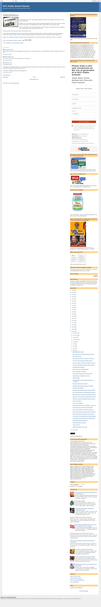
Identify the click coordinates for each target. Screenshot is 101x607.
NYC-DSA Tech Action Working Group (80, 143)
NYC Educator (8, 49)
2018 (73, 307)
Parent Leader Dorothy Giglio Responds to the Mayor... (84, 411)
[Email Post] (23, 40)
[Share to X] (28, 40)
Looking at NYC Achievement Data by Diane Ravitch (84, 418)
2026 (73, 290)
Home (34, 77)
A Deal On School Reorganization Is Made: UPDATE (84, 390)
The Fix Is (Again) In (77, 401)
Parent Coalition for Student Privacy (79, 139)
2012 (73, 320)
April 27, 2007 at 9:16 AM (7, 72)
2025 (73, 292)
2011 (73, 322)
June (74, 346)
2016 (73, 311)
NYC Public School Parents (16, 6)
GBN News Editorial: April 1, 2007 (80, 427)
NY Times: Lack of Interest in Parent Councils (82, 360)
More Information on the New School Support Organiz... (84, 394)
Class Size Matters (83, 136)
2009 (73, 327)
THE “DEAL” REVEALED (78, 388)
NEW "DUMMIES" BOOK (78, 352)
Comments (75, 112)
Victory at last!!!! (76, 424)
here (6, 30)
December (75, 333)
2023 (73, 296)
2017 (73, 309)
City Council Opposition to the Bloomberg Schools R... (84, 392)
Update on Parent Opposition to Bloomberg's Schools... (84, 396)
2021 (73, 301)
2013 (73, 318)
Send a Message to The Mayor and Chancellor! (83, 407)
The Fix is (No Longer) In (78, 403)
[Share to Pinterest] (30, 40)
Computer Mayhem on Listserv (79, 422)
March (74, 429)
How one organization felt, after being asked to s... (83, 409)
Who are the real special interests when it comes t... (84, 414)
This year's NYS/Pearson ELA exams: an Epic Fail (80, 517)
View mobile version (34, 79)
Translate (80, 486)
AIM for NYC (91, 143)
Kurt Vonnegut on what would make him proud (82, 373)
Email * (74, 102)
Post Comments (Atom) (14, 83)
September (75, 339)
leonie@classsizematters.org (76, 587)
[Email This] (25, 40)
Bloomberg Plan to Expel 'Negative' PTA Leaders (83, 385)
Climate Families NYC (76, 141)
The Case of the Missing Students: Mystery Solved (84, 365)
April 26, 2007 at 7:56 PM (7, 54)
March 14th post (33, 23)
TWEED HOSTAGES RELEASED (80, 420)
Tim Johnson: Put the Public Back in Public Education (84, 416)
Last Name (75, 98)
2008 (73, 329)
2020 (73, 303)
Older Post (62, 77)
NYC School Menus (74, 581)
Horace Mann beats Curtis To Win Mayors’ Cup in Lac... (84, 405)
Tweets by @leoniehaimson (76, 436)
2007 (73, 331)
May (74, 348)
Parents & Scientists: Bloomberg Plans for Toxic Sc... (84, 398)
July (74, 343)
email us (95, 283)
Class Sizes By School (75, 576)
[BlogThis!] (26, 40)
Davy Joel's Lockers (77, 356)
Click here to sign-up (74, 269)
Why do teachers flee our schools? (80, 383)
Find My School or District (75, 578)
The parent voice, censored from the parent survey (83, 354)
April (74, 350)
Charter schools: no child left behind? (81, 369)
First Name (75, 93)
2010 (73, 324)
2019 (73, 305)
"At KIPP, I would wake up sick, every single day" (84, 556)
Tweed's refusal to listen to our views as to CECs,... (84, 358)
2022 (73, 298)
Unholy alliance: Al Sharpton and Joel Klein (83, 549)
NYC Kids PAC (85, 141)
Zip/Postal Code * (77, 107)
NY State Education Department (18, 42)
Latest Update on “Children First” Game (81, 375)
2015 (73, 314)
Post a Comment (6, 75)
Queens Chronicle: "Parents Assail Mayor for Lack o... (84, 362)
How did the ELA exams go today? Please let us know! (81, 533)
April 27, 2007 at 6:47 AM (7, 60)
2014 (73, 316)
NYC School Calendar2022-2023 (77, 580)
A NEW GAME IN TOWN (79, 501)
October (75, 337)
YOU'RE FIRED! (76, 377)
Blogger (86, 591)
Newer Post (5, 77)
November (75, 335)
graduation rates (9, 42)
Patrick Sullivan (8, 56)
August (74, 341)
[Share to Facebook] (29, 40)
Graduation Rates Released (78, 367)
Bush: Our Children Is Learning (79, 371)
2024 (73, 294)
